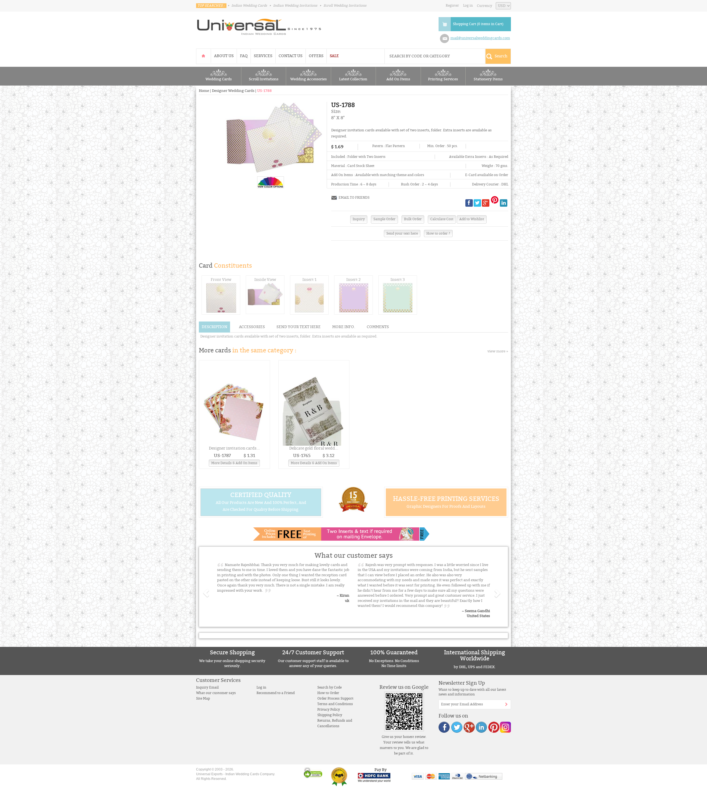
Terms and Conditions (335, 704)
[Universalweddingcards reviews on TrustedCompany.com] (339, 776)
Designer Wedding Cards (233, 91)
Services (263, 56)
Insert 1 (309, 279)
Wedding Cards (218, 79)
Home (204, 91)
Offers (316, 56)
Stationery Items (488, 79)
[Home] (203, 56)
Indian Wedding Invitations (295, 5)
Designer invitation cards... (234, 448)
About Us (224, 56)
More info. (343, 327)
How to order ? (438, 233)
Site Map (203, 698)
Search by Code (329, 687)
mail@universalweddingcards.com (480, 38)
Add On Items (398, 79)
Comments (378, 327)
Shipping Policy (329, 715)
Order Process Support (335, 698)
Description (214, 327)
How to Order (328, 693)
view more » (497, 351)
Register (452, 5)
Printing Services (443, 79)
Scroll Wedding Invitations (344, 5)
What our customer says (216, 693)
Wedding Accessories (308, 79)
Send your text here (402, 233)
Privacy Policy (328, 709)
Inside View (265, 279)
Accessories (252, 327)
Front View (221, 279)
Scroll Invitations (263, 79)
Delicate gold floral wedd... (313, 448)
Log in (468, 5)
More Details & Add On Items (234, 463)
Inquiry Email (207, 687)
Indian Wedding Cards (249, 5)
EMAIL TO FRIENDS (354, 198)
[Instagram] (505, 727)
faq (243, 56)
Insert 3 (398, 279)
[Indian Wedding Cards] (259, 25)
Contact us (290, 56)
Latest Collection (353, 79)
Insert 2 (353, 279)
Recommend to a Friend (276, 693)
